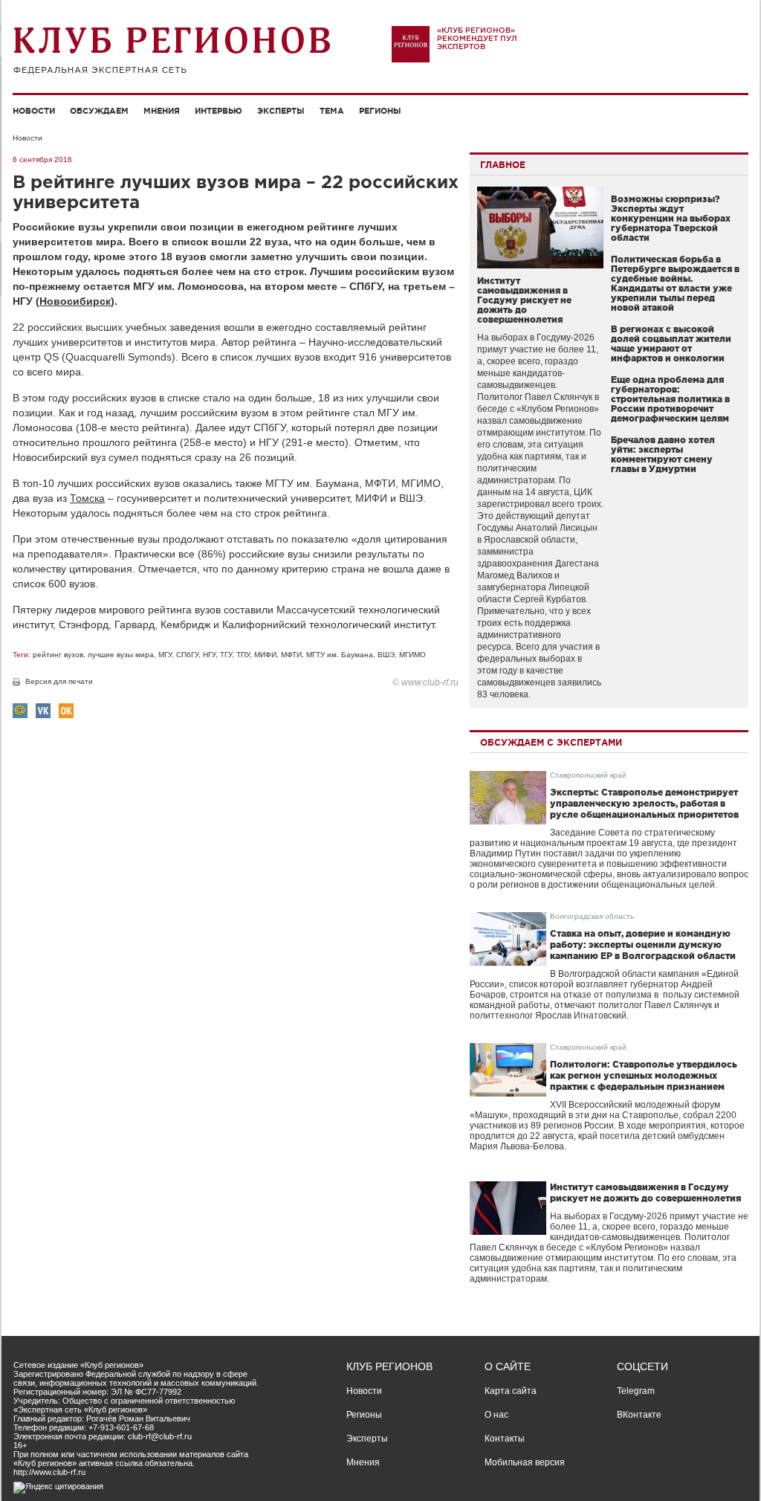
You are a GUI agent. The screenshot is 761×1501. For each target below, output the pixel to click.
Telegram (636, 1391)
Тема (332, 110)
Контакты (505, 1438)
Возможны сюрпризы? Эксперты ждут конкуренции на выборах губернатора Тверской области (671, 218)
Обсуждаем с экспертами (551, 742)
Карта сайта (511, 1391)
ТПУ (243, 655)
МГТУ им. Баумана (339, 655)
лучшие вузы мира (121, 655)
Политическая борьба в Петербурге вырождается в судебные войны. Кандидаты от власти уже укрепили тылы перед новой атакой (675, 283)
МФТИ (291, 655)
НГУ (209, 655)
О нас (496, 1415)
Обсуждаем (99, 110)
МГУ (165, 655)
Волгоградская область (592, 916)
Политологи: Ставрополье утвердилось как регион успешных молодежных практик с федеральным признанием (643, 1075)
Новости (34, 110)
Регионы (380, 110)
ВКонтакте (639, 1415)
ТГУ (226, 655)
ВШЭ (386, 655)
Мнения (161, 110)
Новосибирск (75, 301)
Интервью (218, 110)
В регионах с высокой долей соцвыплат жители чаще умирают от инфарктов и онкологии (671, 343)
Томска (87, 498)
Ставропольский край (588, 775)
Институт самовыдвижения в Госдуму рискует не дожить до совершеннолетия (524, 300)
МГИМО (412, 655)
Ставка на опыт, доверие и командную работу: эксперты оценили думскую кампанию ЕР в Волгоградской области (643, 945)
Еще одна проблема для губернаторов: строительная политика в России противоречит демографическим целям (670, 399)
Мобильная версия (525, 1462)
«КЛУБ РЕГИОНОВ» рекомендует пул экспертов (477, 38)
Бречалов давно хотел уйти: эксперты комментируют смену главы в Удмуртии (663, 454)
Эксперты (281, 110)
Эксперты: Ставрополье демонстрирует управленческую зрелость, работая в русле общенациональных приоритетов (644, 803)
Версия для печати (59, 681)
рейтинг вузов (58, 655)
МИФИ (265, 655)
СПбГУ (187, 655)
